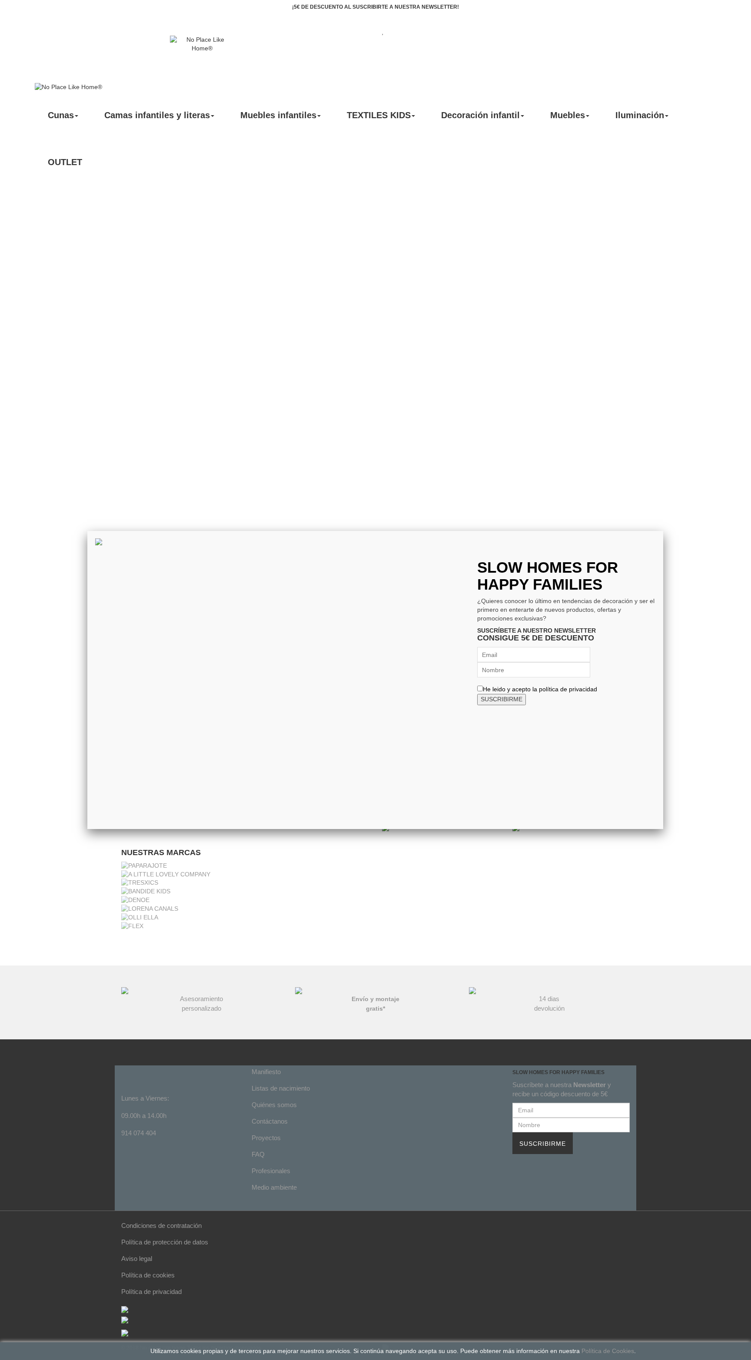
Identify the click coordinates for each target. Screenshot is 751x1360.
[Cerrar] (663, 531)
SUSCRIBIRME (501, 699)
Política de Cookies (608, 1350)
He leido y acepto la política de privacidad (540, 689)
